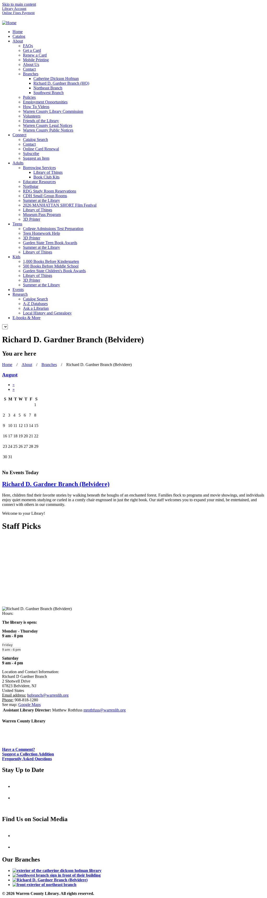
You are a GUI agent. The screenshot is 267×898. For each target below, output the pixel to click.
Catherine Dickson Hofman (56, 78)
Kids (16, 257)
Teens (17, 224)
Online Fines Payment (18, 13)
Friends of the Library (41, 121)
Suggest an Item (36, 158)
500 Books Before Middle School (50, 266)
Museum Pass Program (42, 214)
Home (18, 31)
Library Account (14, 9)
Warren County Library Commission (53, 111)
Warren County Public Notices (48, 130)
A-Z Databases (35, 303)
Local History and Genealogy (47, 313)
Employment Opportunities (45, 102)
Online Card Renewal (41, 149)
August (9, 374)
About (18, 41)
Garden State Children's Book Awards (54, 271)
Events (18, 289)
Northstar (30, 186)
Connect (19, 135)
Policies (29, 97)
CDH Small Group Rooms (45, 196)
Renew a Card (35, 55)
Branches (30, 74)
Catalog (19, 36)
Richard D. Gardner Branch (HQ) (61, 83)
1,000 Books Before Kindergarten (51, 261)
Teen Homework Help (41, 233)
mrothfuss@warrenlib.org (104, 710)
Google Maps (29, 704)
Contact (29, 69)
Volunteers (31, 116)
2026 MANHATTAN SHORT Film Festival (59, 205)
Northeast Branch (47, 88)
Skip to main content (19, 4)
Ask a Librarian (36, 308)
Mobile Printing (36, 60)
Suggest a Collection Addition (28, 754)
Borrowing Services (39, 167)
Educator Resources (39, 181)
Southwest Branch (48, 92)
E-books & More (26, 317)
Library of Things (48, 172)
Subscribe (31, 153)
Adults (18, 163)
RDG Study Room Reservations (49, 191)
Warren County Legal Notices (47, 125)
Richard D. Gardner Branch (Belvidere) (56, 484)
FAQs (28, 46)
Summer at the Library (41, 200)
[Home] (9, 23)
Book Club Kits (46, 177)
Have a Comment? (18, 749)
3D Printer (31, 219)
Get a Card (32, 50)
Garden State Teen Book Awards (50, 242)
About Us (31, 64)
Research (20, 294)
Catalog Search (35, 139)
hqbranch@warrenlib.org (48, 695)
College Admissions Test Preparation (53, 228)
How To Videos (36, 106)
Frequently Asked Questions (27, 759)
